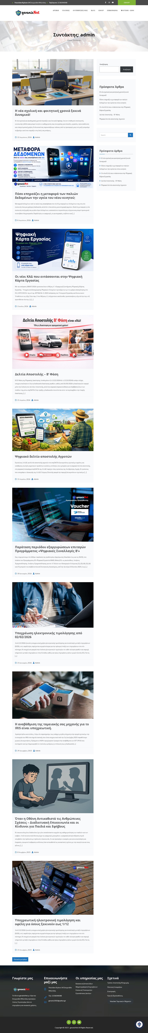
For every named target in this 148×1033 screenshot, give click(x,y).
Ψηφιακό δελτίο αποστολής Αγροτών (43, 456)
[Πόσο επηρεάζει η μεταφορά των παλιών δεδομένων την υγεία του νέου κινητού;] (53, 167)
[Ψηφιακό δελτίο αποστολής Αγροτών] (53, 430)
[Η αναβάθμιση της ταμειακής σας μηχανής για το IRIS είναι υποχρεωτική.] (53, 695)
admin (37, 137)
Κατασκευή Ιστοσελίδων (84, 984)
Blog (93, 10)
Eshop (101, 10)
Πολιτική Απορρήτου (114, 987)
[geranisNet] (26, 13)
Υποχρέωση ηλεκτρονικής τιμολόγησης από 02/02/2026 (48, 635)
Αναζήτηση (103, 64)
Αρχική (56, 10)
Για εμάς (66, 10)
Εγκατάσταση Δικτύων (83, 993)
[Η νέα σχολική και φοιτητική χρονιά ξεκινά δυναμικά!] (53, 82)
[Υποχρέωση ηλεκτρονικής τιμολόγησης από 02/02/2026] (53, 605)
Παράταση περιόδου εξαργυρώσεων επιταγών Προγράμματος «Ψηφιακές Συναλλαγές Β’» (50, 549)
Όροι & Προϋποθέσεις (115, 996)
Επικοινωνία (112, 10)
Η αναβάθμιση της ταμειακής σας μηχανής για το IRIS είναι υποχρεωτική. (52, 726)
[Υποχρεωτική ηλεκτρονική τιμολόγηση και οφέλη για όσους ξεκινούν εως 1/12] (53, 888)
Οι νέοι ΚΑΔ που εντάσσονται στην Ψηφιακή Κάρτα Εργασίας (48, 278)
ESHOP (127, 2)
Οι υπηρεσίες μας (80, 10)
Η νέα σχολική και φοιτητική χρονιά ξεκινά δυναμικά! (48, 113)
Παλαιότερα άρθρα (20, 959)
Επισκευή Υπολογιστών (84, 990)
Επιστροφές (111, 991)
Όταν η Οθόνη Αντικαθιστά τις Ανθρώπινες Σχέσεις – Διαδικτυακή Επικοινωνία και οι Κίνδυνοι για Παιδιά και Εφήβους (48, 822)
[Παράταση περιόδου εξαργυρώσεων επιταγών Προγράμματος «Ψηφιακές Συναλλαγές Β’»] (53, 515)
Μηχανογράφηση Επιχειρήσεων (87, 987)
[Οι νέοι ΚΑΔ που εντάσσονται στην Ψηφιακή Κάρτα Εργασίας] (53, 250)
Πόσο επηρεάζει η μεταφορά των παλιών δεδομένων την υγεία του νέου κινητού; (46, 196)
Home (69, 40)
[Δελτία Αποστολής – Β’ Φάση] (53, 342)
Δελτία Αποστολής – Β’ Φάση (37, 374)
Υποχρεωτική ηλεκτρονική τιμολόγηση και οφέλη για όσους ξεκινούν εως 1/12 (48, 922)
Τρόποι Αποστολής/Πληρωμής (118, 983)
